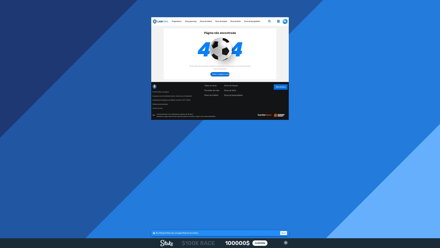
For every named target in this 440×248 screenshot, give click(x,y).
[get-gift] (278, 21)
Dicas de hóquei (221, 21)
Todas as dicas (210, 86)
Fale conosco (281, 87)
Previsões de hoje (211, 90)
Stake (220, 243)
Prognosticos (177, 21)
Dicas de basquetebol (252, 21)
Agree (283, 233)
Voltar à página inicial (221, 74)
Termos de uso (157, 108)
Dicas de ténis (235, 21)
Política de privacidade (160, 104)
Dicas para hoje (191, 21)
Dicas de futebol (206, 21)
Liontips (160, 21)
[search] (269, 21)
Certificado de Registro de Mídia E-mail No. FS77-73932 (171, 100)
